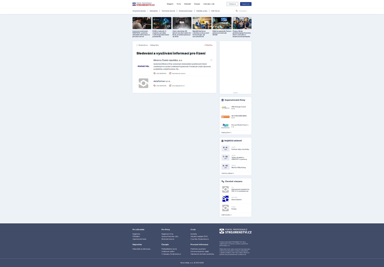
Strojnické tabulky (139, 11)
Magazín (170, 4)
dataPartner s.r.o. (162, 81)
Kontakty (193, 234)
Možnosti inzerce (168, 239)
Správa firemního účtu (170, 236)
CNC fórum (215, 11)
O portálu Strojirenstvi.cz (199, 239)
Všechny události (227, 173)
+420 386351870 (161, 73)
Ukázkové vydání (168, 251)
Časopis (197, 4)
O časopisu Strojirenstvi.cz (171, 254)
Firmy (179, 4)
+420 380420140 (161, 86)
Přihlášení (136, 236)
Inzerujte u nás (208, 4)
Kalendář (187, 4)
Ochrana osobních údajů (199, 251)
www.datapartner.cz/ (178, 86)
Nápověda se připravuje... (141, 249)
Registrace (136, 234)
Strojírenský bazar (185, 11)
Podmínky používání (198, 249)
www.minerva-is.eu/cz (178, 73)
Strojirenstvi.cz (143, 45)
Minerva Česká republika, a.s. (168, 60)
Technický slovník (168, 11)
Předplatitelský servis (169, 249)
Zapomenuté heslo (139, 239)
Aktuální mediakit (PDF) (199, 236)
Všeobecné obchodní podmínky (202, 254)
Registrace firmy (167, 234)
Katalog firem (154, 45)
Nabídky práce (201, 11)
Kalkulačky (154, 11)
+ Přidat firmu (208, 45)
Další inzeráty (226, 215)
